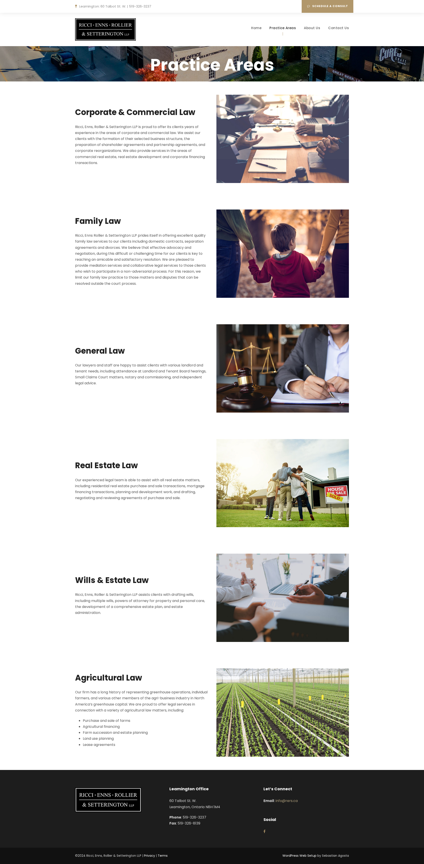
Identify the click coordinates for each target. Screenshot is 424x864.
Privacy (149, 855)
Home (256, 28)
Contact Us (338, 28)
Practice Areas (282, 28)
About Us (312, 28)
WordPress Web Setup (299, 855)
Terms (163, 855)
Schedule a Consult (330, 6)
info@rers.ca (287, 800)
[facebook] (264, 831)
